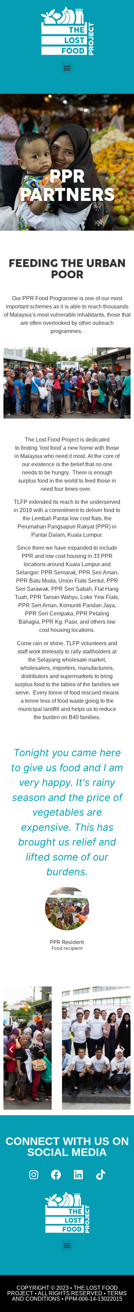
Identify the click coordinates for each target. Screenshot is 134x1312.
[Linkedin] (78, 1174)
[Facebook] (56, 1174)
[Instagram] (33, 1174)
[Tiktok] (100, 1174)
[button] (67, 67)
